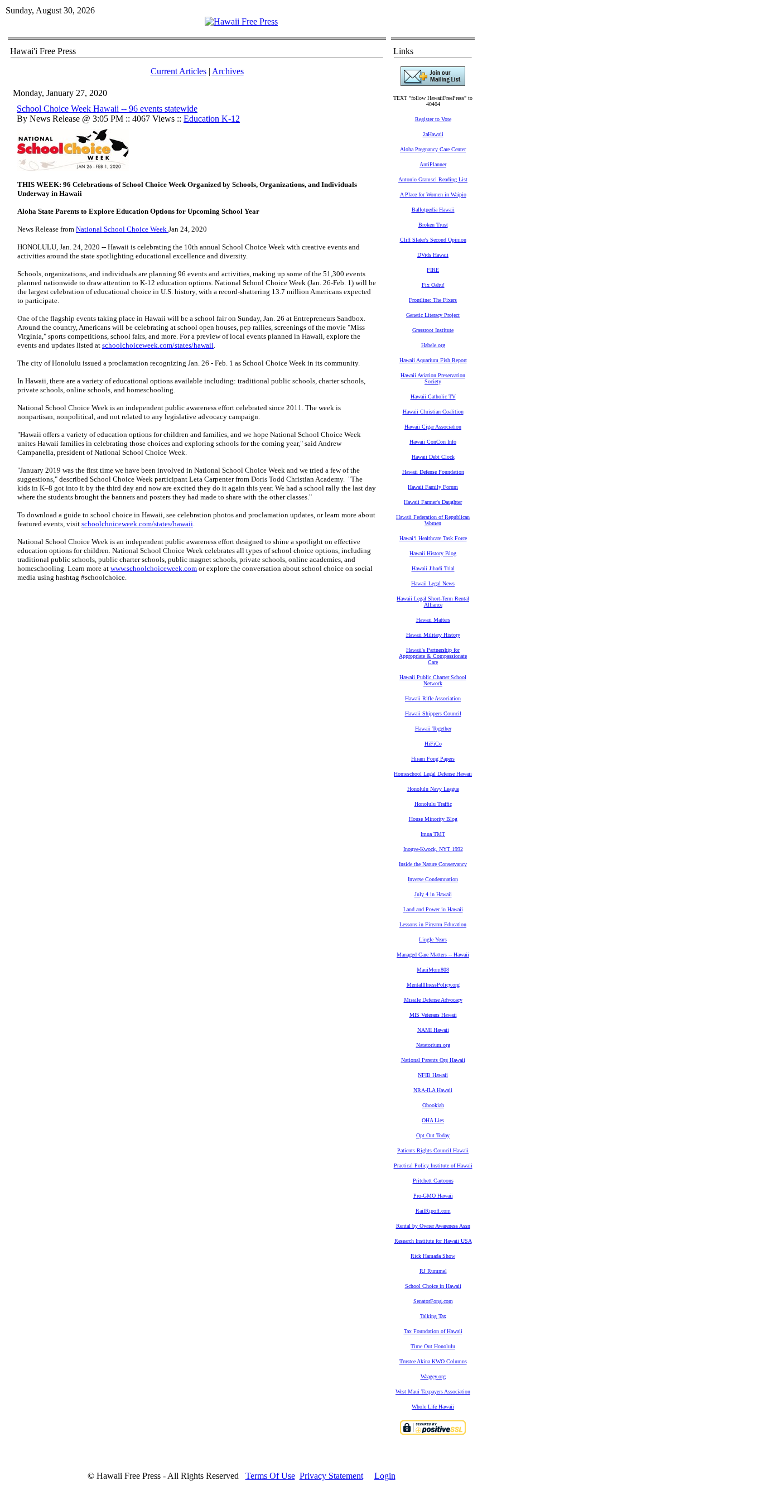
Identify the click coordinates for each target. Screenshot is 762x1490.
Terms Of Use (270, 1476)
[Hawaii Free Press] (241, 21)
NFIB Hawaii (433, 1075)
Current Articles (178, 71)
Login (385, 1476)
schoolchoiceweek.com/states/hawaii (158, 345)
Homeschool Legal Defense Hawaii (433, 774)
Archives (228, 71)
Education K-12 (212, 118)
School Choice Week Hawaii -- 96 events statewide (107, 108)
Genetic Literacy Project (433, 315)
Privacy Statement (331, 1476)
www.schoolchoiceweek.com (153, 568)
